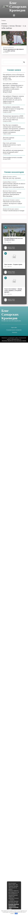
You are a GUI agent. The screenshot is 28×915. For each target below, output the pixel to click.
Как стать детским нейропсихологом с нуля (12, 144)
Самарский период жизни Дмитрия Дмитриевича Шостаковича (12, 194)
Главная (3, 20)
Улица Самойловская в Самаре (13, 210)
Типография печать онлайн (12, 157)
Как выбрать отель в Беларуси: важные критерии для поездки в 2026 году (13, 76)
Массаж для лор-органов (12, 178)
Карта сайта (14, 327)
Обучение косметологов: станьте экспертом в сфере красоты (12, 203)
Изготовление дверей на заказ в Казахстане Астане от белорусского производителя (14, 185)
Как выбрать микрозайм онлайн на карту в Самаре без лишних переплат (13, 108)
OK (16, 913)
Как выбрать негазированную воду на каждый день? (13, 151)
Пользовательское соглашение (14, 330)
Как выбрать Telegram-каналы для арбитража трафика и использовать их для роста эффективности (13, 98)
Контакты (14, 332)
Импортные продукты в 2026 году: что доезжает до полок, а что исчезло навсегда (13, 117)
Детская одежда (8, 137)
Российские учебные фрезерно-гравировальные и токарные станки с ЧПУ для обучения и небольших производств (13, 87)
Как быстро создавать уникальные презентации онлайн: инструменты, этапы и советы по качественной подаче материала (13, 128)
